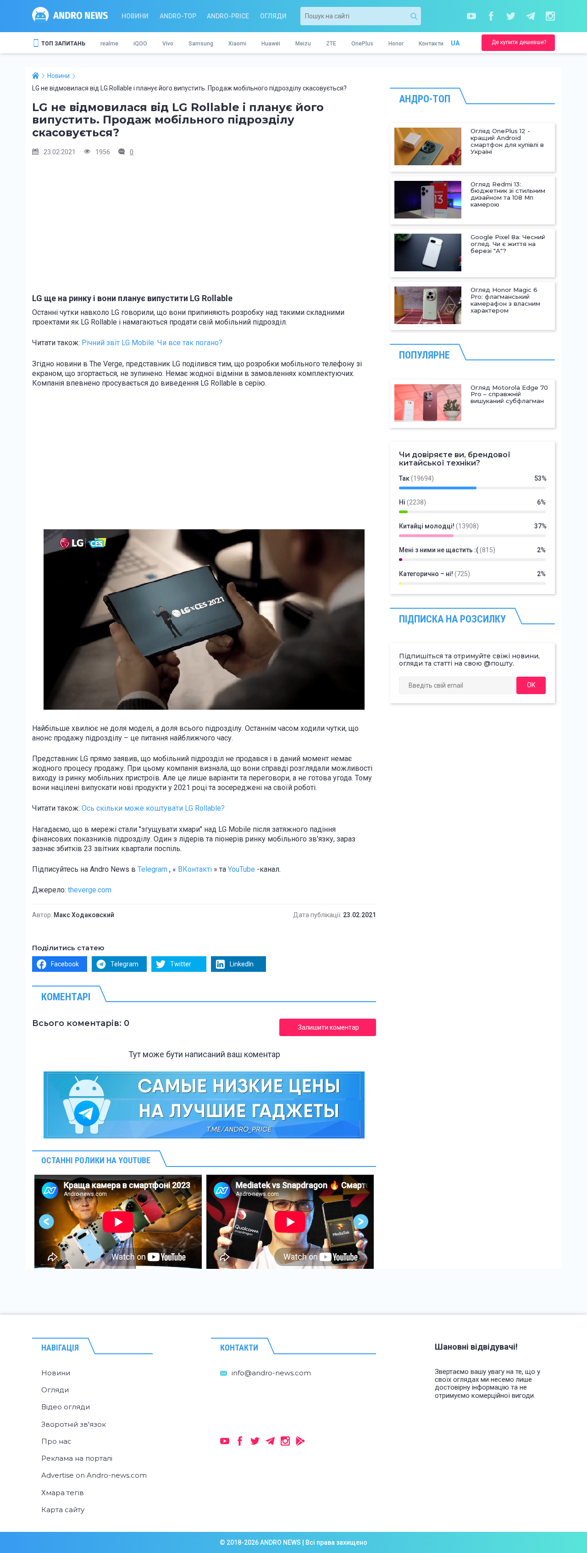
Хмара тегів (62, 1492)
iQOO (140, 43)
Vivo (167, 43)
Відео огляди (65, 1406)
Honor (396, 43)
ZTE (331, 43)
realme (109, 43)
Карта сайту (62, 1509)
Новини (135, 16)
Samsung (200, 43)
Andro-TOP (178, 16)
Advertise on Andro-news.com (94, 1475)
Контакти (431, 43)
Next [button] (361, 1222)
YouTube (241, 869)
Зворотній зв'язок (73, 1424)
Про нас (56, 1441)
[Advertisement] (204, 229)
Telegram (152, 869)
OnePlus (362, 43)
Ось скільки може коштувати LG (153, 808)
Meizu (303, 43)
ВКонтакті (195, 869)
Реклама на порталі (76, 1458)
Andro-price (228, 16)
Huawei (270, 43)
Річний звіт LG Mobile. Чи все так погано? (152, 342)
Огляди (273, 16)
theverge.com (89, 890)
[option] (118, 1222)
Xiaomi (237, 43)
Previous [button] (47, 1222)
